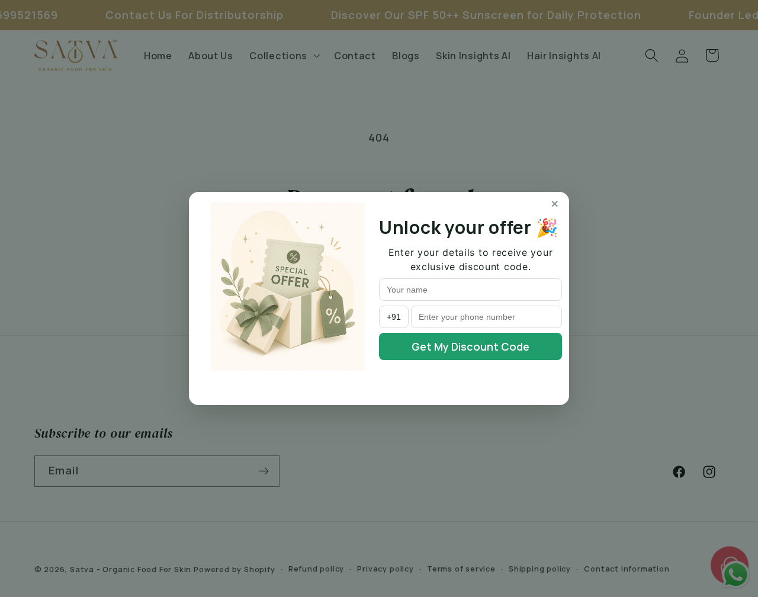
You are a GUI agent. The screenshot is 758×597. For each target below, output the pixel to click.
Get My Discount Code (470, 346)
